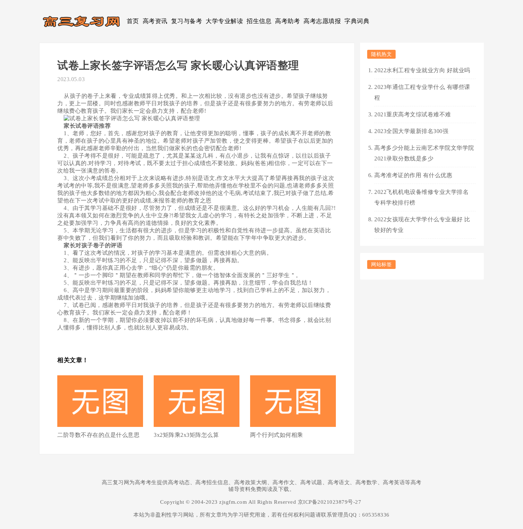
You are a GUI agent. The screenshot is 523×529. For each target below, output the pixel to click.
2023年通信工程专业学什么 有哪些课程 (422, 92)
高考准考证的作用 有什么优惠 (413, 175)
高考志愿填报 (322, 21)
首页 (133, 21)
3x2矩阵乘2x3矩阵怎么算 (186, 435)
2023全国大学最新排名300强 (411, 131)
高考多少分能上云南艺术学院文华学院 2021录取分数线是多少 (424, 153)
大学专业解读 (224, 21)
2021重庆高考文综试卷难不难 (412, 114)
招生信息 (259, 21)
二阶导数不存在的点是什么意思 (98, 435)
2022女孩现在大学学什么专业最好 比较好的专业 (422, 224)
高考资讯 (155, 21)
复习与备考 (186, 21)
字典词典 (356, 21)
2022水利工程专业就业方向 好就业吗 (422, 70)
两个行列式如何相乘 (276, 435)
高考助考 (287, 21)
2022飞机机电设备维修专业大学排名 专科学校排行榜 (421, 197)
